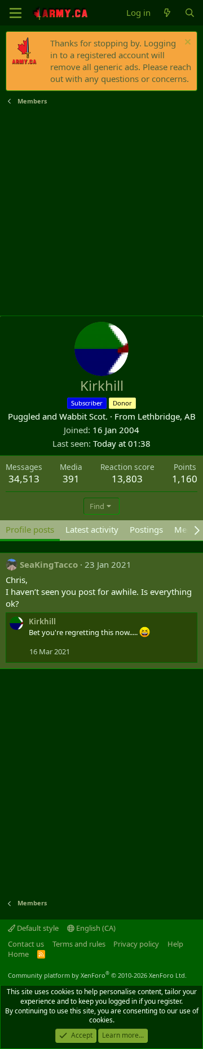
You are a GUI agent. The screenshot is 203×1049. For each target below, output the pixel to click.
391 (71, 478)
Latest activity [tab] (91, 529)
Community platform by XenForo (97, 975)
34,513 (23, 478)
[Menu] (15, 13)
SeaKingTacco (49, 564)
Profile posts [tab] (30, 529)
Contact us (26, 944)
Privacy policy (136, 944)
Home (18, 954)
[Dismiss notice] (186, 43)
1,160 (184, 478)
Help (175, 944)
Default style (37, 928)
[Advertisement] (101, 211)
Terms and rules (78, 944)
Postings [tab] (146, 529)
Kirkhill (42, 621)
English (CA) (95, 928)
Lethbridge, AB (167, 416)
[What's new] (167, 12)
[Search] (190, 12)
